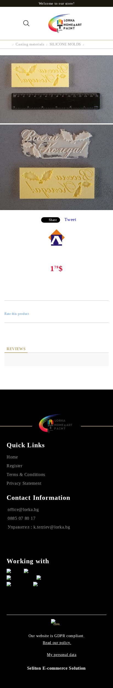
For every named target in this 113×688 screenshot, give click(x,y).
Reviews (16, 349)
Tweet (70, 219)
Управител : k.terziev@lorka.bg (39, 527)
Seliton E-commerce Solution (56, 668)
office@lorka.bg (23, 509)
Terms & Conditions (26, 474)
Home (12, 457)
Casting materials (30, 44)
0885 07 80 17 (21, 518)
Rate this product (16, 314)
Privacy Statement (24, 483)
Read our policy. (57, 643)
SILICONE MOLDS (65, 44)
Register (14, 465)
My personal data (61, 655)
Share (53, 220)
